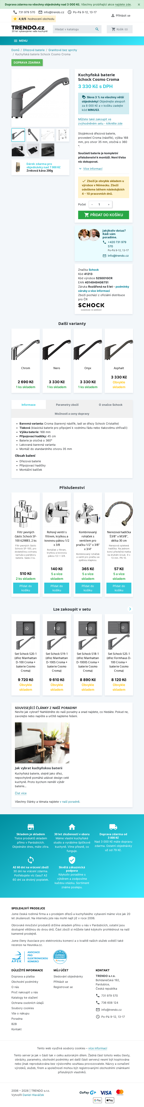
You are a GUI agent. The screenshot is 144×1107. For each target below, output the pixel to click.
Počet (82, 204)
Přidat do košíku (103, 215)
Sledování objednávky (68, 976)
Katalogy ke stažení (24, 997)
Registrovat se (63, 987)
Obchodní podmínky (24, 981)
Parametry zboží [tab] (67, 404)
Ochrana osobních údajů (27, 1003)
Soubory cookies (22, 1008)
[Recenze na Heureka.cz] (60, 958)
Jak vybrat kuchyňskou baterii (38, 768)
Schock (94, 269)
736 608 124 (109, 1002)
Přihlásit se (61, 981)
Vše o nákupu (20, 1013)
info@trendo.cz (51, 12)
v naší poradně (69, 801)
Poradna (16, 1018)
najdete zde (123, 4)
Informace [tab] (29, 404)
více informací (97, 1048)
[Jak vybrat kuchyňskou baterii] (42, 742)
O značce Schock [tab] (110, 404)
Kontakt (16, 1029)
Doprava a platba (23, 976)
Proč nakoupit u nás (24, 992)
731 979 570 (24, 12)
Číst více (21, 793)
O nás (15, 987)
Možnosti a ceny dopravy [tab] (72, 413)
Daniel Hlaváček (33, 1095)
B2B (14, 1024)
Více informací (92, 168)
